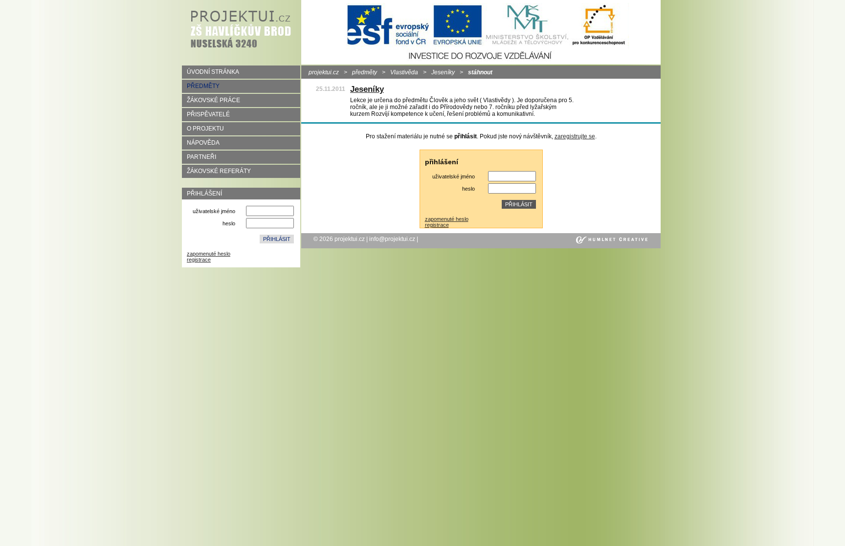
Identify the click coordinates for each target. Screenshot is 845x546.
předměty (364, 72)
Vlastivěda (404, 72)
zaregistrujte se (575, 136)
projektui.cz (324, 72)
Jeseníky (443, 72)
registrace (199, 259)
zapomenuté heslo (208, 254)
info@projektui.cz (392, 239)
